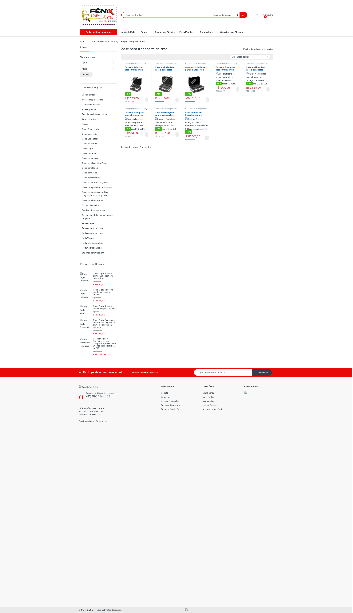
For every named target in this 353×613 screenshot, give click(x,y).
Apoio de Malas (128, 32)
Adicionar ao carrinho (144, 99)
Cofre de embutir (89, 143)
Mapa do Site (208, 401)
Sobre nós (165, 397)
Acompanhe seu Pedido (213, 409)
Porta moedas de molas (92, 233)
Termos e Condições (170, 405)
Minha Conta (208, 393)
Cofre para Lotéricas (91, 178)
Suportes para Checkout (232, 32)
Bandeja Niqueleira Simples (94, 210)
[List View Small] (137, 57)
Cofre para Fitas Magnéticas (94, 163)
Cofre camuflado (89, 134)
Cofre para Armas (90, 158)
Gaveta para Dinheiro (164, 32)
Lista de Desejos (210, 405)
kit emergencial (89, 109)
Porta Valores (206, 32)
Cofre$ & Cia (87, 610)
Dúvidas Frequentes (170, 401)
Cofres (144, 32)
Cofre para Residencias (92, 200)
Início (82, 41)
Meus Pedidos (209, 397)
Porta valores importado (93, 243)
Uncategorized (88, 95)
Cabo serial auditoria (91, 104)
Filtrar (86, 74)
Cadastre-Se (262, 372)
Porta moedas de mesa (92, 228)
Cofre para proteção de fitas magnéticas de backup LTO (95, 194)
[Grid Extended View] (129, 57)
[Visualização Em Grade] (125, 57)
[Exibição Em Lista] (133, 57)
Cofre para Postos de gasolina (95, 182)
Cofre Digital (87, 148)
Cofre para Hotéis (90, 168)
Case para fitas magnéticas (135, 64)
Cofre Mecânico (89, 153)
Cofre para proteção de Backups (97, 187)
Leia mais (207, 138)
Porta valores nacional (92, 248)
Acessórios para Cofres (92, 100)
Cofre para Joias (89, 173)
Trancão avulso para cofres (94, 114)
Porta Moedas (186, 32)
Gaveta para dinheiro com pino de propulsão (97, 217)
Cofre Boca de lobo (91, 129)
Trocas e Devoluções (170, 409)
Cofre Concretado (90, 139)
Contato (164, 393)
